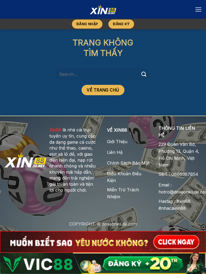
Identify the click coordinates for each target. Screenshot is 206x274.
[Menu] (198, 9)
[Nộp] (144, 74)
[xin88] (103, 9)
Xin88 (55, 129)
